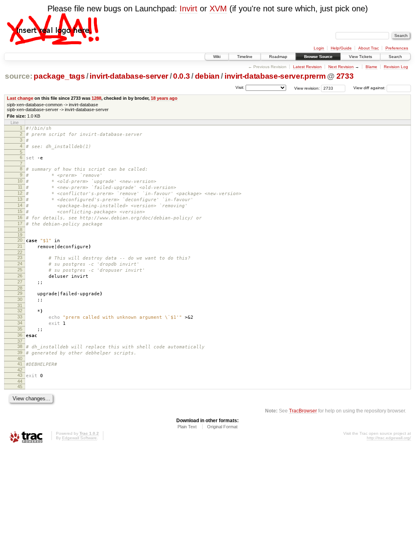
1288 (96, 98)
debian (207, 76)
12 (19, 193)
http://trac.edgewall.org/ (389, 438)
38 (19, 346)
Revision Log (396, 66)
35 (19, 328)
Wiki (216, 56)
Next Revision (341, 66)
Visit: (239, 87)
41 (19, 363)
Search (395, 56)
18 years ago (164, 98)
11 (20, 187)
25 (19, 269)
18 (19, 229)
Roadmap (278, 56)
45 (19, 386)
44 (19, 381)
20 (19, 240)
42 (19, 369)
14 (19, 205)
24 (19, 263)
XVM (218, 8)
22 (19, 252)
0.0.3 (181, 76)
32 (19, 310)
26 (19, 275)
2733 (345, 76)
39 (19, 352)
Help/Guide (341, 48)
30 (19, 299)
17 (19, 223)
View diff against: (370, 88)
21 (19, 246)
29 (19, 293)
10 (19, 180)
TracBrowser (303, 410)
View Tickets (360, 56)
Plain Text (187, 426)
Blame (371, 66)
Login (319, 48)
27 (19, 281)
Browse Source (318, 56)
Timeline (244, 56)
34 (19, 322)
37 (19, 341)
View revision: (307, 88)
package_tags (59, 76)
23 (19, 257)
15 (19, 211)
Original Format (222, 426)
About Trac (368, 48)
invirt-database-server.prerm (275, 76)
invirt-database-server (129, 76)
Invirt (188, 8)
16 (19, 217)
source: (18, 76)
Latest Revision (307, 66)
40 (19, 358)
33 (19, 316)
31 (19, 305)
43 (19, 375)
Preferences (396, 48)
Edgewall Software (79, 438)
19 (19, 234)
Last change (20, 98)
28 (19, 288)
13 (19, 199)
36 (19, 335)
